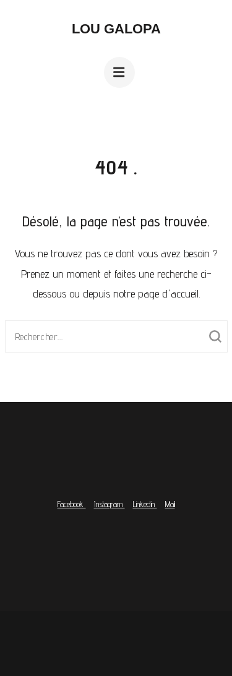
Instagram (109, 504)
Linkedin (145, 504)
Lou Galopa (116, 28)
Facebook (72, 504)
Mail (170, 504)
